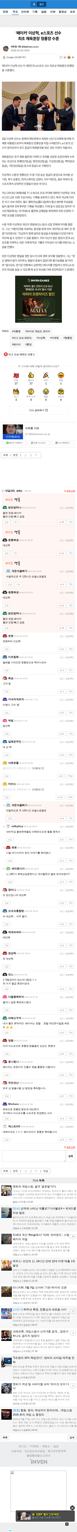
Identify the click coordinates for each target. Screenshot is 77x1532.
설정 (55, 1446)
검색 (72, 1437)
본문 (15, 455)
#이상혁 (41, 337)
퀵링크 (46, 1446)
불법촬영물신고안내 (38, 1455)
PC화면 (34, 1446)
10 (73, 1236)
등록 (70, 1156)
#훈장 (28, 344)
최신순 (27, 491)
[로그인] (66, 4)
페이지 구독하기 (15, 443)
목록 (6, 455)
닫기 (72, 1507)
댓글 (46, 1171)
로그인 (23, 1446)
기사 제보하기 (64, 443)
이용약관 (16, 1451)
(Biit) (13, 436)
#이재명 (54, 337)
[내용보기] (38, 768)
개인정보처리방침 (34, 1451)
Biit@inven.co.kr (30, 46)
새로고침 (70, 491)
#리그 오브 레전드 (22, 337)
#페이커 (16, 344)
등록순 (19, 491)
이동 (15, 522)
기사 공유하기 (36, 410)
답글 (6, 522)
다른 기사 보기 (39, 443)
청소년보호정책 (57, 1450)
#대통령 (16, 331)
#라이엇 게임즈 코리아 (37, 331)
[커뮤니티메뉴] (4, 4)
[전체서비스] (72, 4)
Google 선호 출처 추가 (16, 57)
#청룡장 (68, 337)
